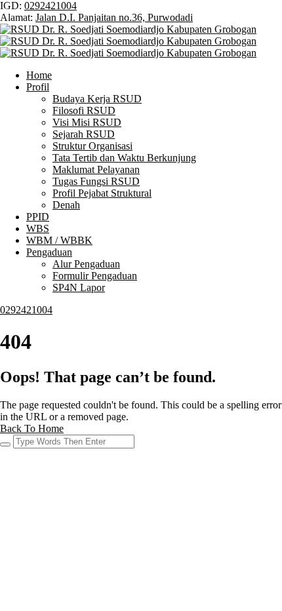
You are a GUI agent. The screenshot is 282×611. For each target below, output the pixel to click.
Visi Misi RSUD (86, 122)
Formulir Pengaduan (94, 275)
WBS (37, 228)
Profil (37, 86)
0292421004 (50, 5)
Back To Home (32, 428)
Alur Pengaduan (86, 263)
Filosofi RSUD (83, 110)
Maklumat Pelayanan (96, 169)
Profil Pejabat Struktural (101, 193)
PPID (37, 216)
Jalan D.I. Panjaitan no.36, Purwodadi (114, 17)
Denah (66, 204)
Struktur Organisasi (92, 145)
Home (39, 75)
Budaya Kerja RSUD (97, 98)
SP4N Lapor (78, 287)
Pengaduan (49, 252)
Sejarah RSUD (83, 134)
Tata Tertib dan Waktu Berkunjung (124, 157)
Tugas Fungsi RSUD (96, 181)
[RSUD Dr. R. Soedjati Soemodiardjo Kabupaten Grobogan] (128, 29)
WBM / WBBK (59, 240)
